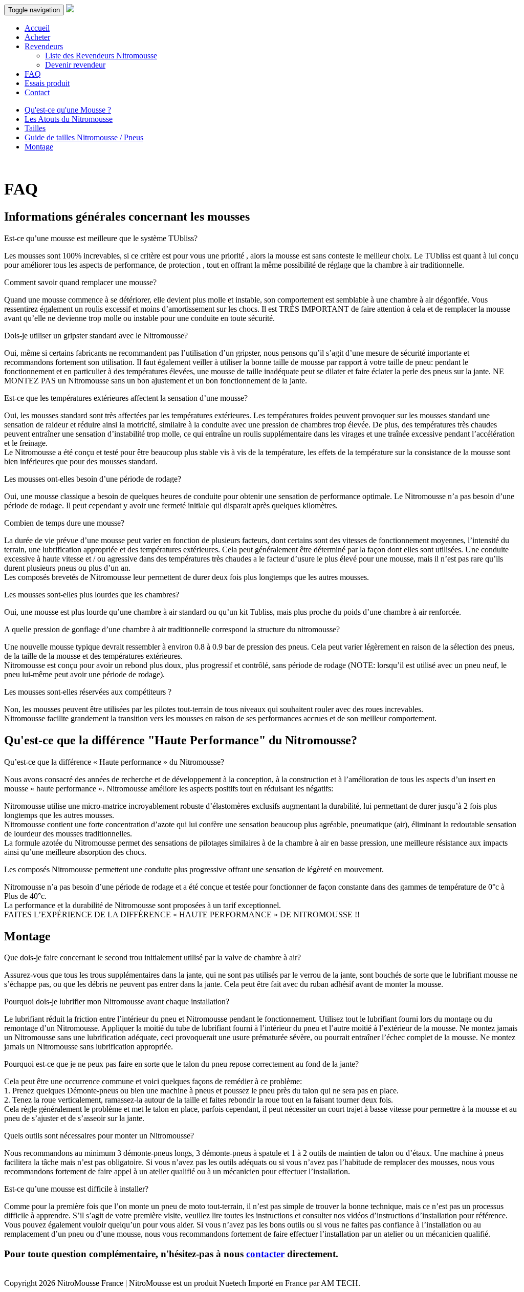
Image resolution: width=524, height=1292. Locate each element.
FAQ (33, 74)
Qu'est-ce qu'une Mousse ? (68, 109)
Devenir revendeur (75, 64)
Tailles (35, 128)
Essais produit (47, 83)
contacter (265, 1253)
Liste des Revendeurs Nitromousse (101, 55)
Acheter (37, 37)
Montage (39, 146)
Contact (37, 92)
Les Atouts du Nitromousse (69, 119)
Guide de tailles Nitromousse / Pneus (84, 137)
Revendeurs (44, 46)
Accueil (37, 28)
